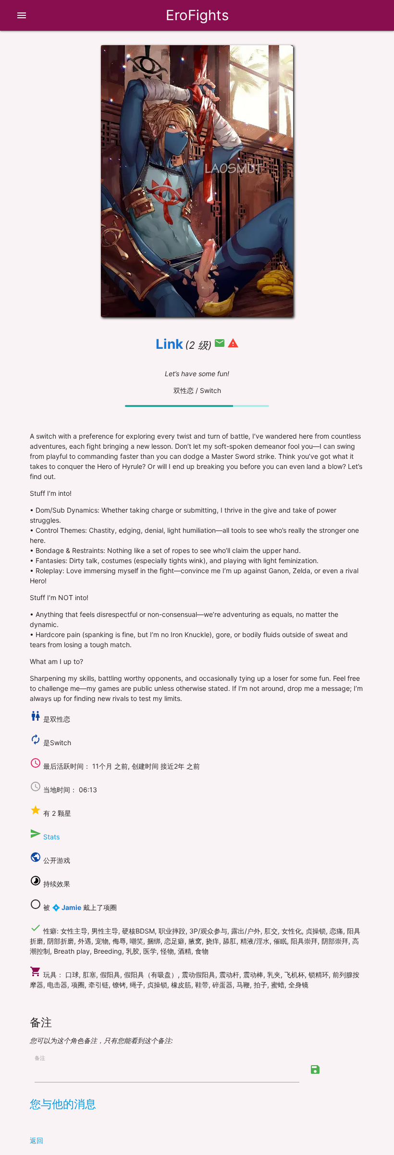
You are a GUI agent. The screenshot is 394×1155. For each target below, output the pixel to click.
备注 (40, 1058)
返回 (36, 1140)
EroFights (197, 15)
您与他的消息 (63, 1104)
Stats (51, 837)
